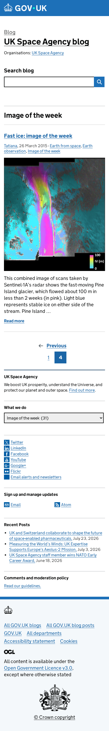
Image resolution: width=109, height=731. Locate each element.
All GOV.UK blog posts (70, 625)
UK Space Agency (48, 52)
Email (16, 504)
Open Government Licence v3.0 (38, 668)
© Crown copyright (54, 717)
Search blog (19, 70)
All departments (44, 633)
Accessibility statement (29, 641)
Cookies (69, 641)
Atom (66, 504)
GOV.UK (13, 633)
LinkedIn (18, 448)
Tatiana (10, 145)
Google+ (18, 465)
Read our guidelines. (22, 585)
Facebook (20, 453)
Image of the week (44, 151)
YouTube (18, 459)
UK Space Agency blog (46, 41)
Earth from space (65, 145)
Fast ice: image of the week (38, 135)
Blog (9, 32)
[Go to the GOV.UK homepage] (25, 8)
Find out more (82, 390)
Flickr (16, 471)
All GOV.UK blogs (22, 625)
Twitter (17, 442)
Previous (56, 346)
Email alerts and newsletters (36, 477)
